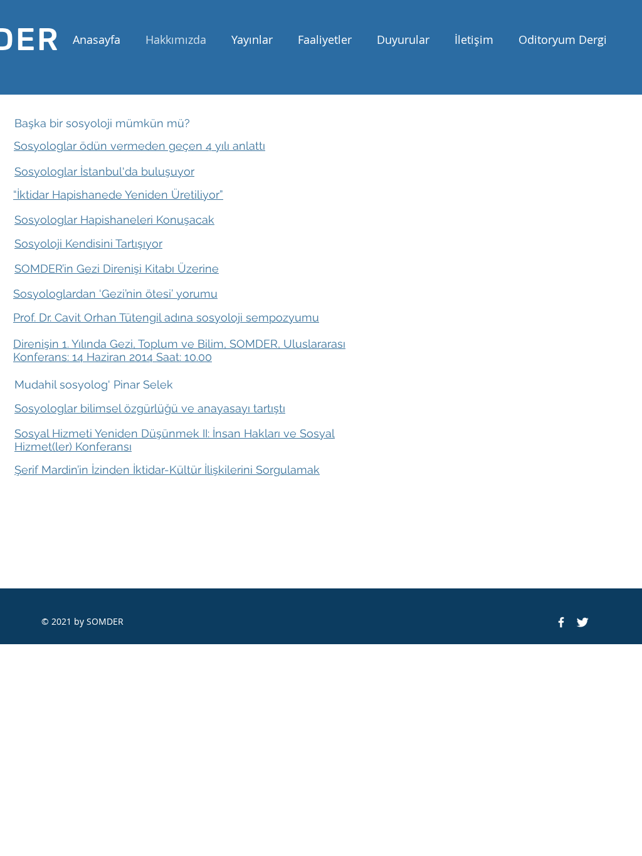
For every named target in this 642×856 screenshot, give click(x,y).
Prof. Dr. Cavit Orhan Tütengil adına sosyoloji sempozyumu (166, 317)
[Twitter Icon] (582, 622)
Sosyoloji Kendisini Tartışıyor (88, 243)
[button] (252, 39)
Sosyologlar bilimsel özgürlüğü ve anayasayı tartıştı (149, 408)
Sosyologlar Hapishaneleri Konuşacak (114, 219)
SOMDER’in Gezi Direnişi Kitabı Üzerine (116, 268)
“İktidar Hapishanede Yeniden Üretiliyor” (118, 194)
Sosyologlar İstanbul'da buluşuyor (104, 171)
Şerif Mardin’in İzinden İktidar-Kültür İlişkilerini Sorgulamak (167, 469)
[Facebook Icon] (561, 622)
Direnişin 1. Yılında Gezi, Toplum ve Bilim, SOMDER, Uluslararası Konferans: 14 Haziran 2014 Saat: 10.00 (179, 350)
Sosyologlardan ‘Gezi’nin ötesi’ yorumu (115, 293)
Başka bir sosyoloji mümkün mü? (102, 123)
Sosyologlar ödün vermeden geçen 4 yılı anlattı (139, 145)
